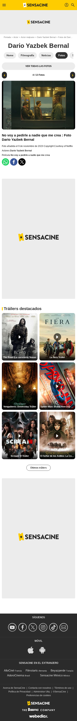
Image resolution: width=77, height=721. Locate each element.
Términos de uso (62, 688)
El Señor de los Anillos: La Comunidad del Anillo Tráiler (57, 456)
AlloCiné (9, 670)
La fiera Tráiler (57, 357)
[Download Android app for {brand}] (44, 649)
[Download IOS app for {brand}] (32, 649)
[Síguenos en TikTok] (54, 627)
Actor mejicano (27, 37)
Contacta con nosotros (39, 688)
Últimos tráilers (38, 467)
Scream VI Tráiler (20, 456)
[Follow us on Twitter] (33, 627)
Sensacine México (51, 675)
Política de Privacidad (19, 691)
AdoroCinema (15, 675)
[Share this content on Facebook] (13, 162)
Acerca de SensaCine (14, 688)
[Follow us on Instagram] (43, 627)
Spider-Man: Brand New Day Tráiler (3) (57, 406)
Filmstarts (32, 670)
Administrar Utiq (41, 691)
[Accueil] (35, 5)
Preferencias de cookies (38, 695)
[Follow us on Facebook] (23, 627)
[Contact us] (64, 627)
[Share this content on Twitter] (22, 162)
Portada (7, 37)
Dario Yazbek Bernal (46, 37)
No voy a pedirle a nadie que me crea (30, 155)
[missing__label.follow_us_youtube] (13, 627)
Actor (15, 37)
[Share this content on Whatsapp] (5, 162)
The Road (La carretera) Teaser (19, 357)
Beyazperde (58, 670)
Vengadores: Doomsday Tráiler (19, 406)
